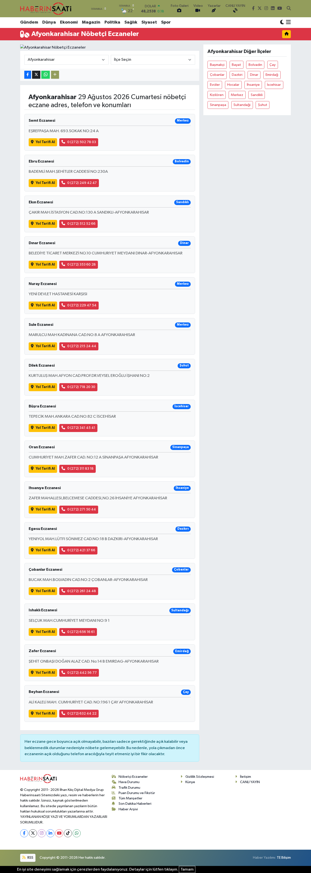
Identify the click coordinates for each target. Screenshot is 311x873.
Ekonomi (69, 22)
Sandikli (257, 95)
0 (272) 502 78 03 (81, 142)
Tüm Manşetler (130, 798)
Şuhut (262, 105)
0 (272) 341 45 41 (81, 428)
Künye (190, 782)
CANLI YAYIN (250, 782)
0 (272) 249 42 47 (82, 183)
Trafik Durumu (129, 787)
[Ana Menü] (287, 22)
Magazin (91, 22)
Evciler (215, 84)
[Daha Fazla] (55, 75)
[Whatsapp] (77, 833)
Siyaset (149, 22)
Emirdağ (272, 75)
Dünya (49, 22)
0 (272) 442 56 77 (82, 672)
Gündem (29, 22)
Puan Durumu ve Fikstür (137, 793)
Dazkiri (237, 75)
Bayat (236, 65)
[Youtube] (59, 833)
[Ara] (289, 9)
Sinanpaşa (218, 105)
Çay (272, 65)
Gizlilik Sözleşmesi (199, 776)
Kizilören (217, 95)
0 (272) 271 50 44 (81, 509)
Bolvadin (255, 65)
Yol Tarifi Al (45, 142)
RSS (30, 857)
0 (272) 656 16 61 (81, 632)
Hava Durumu (129, 782)
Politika (112, 22)
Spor (166, 22)
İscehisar (274, 84)
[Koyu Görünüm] (282, 22)
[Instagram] (42, 833)
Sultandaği (242, 105)
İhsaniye (253, 84)
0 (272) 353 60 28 (81, 264)
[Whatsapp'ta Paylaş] (45, 75)
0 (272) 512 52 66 (81, 223)
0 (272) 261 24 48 (81, 591)
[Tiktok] (68, 833)
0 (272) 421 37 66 (81, 550)
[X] (33, 833)
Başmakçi (217, 65)
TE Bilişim (284, 857)
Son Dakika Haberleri (135, 803)
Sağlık (130, 22)
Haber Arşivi (128, 809)
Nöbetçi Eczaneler (133, 776)
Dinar (254, 75)
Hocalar (233, 84)
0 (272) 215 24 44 (81, 346)
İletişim (245, 776)
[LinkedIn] (50, 833)
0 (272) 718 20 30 (81, 387)
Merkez (237, 95)
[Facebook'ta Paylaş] (27, 75)
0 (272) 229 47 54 (81, 305)
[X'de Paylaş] (36, 75)
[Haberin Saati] (45, 8)
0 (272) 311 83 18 (80, 468)
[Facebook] (24, 833)
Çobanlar (217, 75)
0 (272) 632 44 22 (81, 713)
